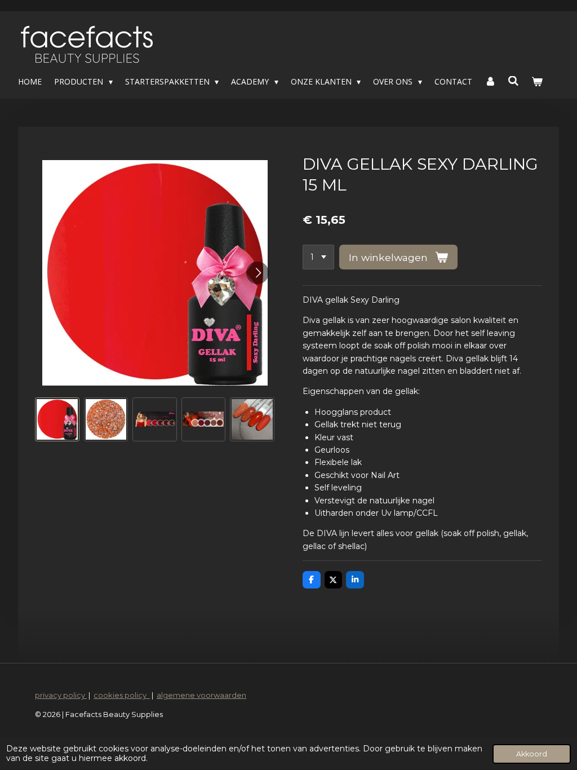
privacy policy (61, 695)
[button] (57, 419)
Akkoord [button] (531, 754)
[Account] (490, 81)
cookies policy (122, 695)
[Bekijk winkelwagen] (537, 81)
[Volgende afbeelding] (257, 273)
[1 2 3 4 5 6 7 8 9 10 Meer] (318, 257)
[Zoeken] (514, 80)
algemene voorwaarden (201, 695)
